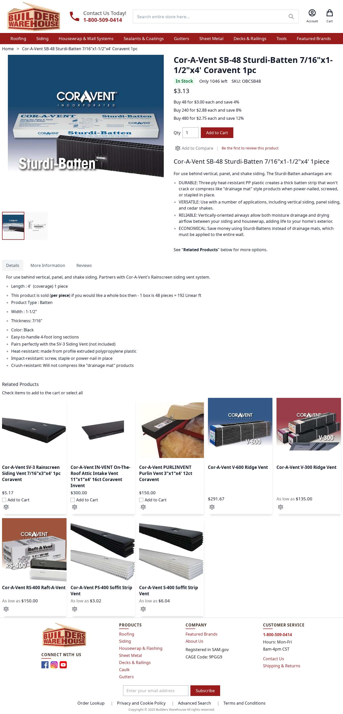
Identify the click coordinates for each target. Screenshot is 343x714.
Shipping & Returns (281, 666)
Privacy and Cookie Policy (141, 703)
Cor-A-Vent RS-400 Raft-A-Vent (34, 587)
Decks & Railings (135, 662)
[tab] (12, 265)
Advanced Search (194, 703)
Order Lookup (91, 703)
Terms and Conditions (244, 703)
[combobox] (216, 16)
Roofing (126, 634)
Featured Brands (202, 634)
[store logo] (33, 16)
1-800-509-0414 (102, 19)
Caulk (124, 669)
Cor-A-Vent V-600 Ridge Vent (238, 467)
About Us (194, 641)
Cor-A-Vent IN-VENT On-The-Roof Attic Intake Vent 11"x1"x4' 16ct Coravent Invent (100, 476)
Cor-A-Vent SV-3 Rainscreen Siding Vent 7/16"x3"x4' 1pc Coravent (31, 473)
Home (8, 49)
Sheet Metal (130, 655)
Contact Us (273, 658)
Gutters (126, 676)
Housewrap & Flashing (140, 648)
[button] (13, 226)
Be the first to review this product (250, 148)
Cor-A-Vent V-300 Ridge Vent (306, 467)
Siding (125, 641)
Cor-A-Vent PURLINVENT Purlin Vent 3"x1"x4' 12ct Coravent (165, 473)
